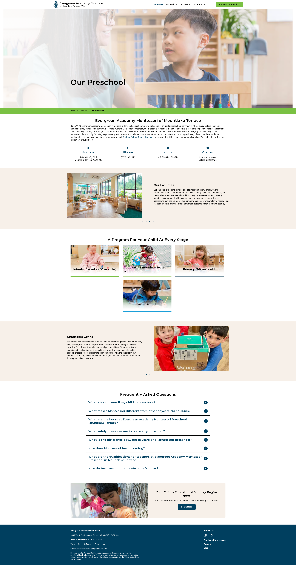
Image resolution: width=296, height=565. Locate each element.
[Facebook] (211, 535)
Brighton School (130, 137)
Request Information (229, 4)
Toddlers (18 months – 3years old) (145, 269)
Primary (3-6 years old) (199, 269)
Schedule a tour (145, 137)
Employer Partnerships (214, 540)
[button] (143, 221)
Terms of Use (75, 544)
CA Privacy (88, 544)
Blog (206, 548)
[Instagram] (205, 535)
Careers (207, 544)
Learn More (186, 507)
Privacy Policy (100, 544)
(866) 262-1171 (128, 157)
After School (147, 304)
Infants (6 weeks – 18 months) (94, 269)
